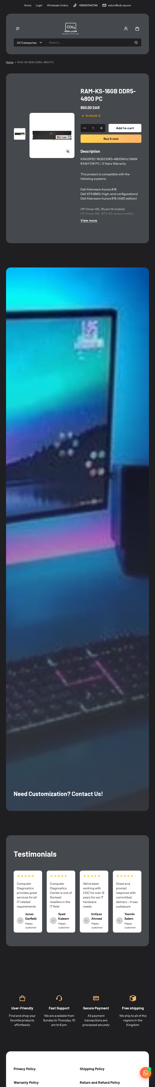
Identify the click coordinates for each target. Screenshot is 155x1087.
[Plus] (101, 128)
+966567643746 (88, 5)
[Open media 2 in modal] (51, 135)
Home (27, 5)
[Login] (126, 28)
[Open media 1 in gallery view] (20, 134)
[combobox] (93, 42)
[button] (137, 28)
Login (39, 5)
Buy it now (111, 139)
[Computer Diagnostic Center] (70, 28)
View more (89, 220)
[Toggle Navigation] (18, 28)
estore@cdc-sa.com (119, 5)
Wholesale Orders (57, 5)
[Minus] (85, 128)
